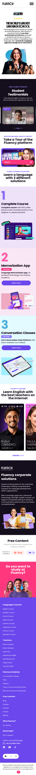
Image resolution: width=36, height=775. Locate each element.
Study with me (7, 448)
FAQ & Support (8, 735)
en (11, 756)
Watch (7, 162)
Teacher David (8, 666)
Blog (20, 552)
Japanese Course (9, 627)
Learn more (16, 283)
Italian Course (8, 620)
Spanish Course (8, 613)
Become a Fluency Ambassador (14, 691)
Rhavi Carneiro (8, 644)
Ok (18, 772)
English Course (8, 609)
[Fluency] (7, 3)
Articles (5, 712)
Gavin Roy (6, 652)
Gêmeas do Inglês (9, 655)
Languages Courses (12, 604)
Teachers (7, 640)
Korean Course (8, 631)
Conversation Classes (11, 676)
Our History (7, 725)
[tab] (15, 128)
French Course (8, 616)
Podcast (6, 708)
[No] (33, 769)
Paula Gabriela (8, 648)
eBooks (5, 715)
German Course (8, 624)
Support (6, 683)
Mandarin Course (9, 634)
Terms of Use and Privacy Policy (14, 687)
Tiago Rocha (7, 663)
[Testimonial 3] (18, 115)
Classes (6, 704)
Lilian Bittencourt (9, 659)
